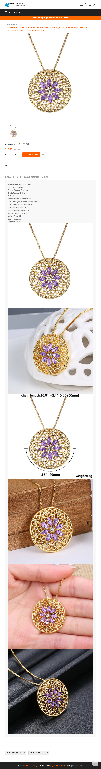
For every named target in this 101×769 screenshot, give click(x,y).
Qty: (7, 154)
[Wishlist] (43, 154)
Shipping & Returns (28, 177)
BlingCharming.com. (57, 765)
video (45, 177)
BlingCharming (30, 765)
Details (9, 177)
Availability (10, 144)
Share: (8, 165)
